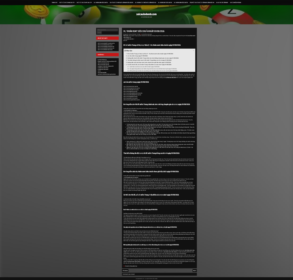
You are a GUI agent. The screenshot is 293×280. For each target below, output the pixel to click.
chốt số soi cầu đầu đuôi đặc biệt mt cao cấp (132, 93)
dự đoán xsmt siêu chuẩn (165, 2)
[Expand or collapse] (193, 50)
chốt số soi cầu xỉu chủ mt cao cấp (130, 86)
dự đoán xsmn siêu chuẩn (101, 2)
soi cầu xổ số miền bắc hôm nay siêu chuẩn (121, 2)
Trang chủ (54, 2)
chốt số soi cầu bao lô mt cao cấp (130, 96)
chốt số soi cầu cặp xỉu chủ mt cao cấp (131, 88)
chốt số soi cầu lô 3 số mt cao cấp (130, 98)
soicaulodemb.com (146, 14)
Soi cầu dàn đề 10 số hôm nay (130, 110)
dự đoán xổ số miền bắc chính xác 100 (145, 2)
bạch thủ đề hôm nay (222, 2)
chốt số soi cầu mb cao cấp (66, 2)
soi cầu (99, 71)
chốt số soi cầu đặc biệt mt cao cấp (130, 89)
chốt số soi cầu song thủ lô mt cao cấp (131, 99)
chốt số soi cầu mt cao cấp (84, 2)
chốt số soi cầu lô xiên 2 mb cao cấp (105, 49)
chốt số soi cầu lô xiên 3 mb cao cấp (105, 45)
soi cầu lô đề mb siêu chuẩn (146, 34)
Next (194, 270)
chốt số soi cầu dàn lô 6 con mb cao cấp (106, 46)
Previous (125, 270)
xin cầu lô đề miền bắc (128, 39)
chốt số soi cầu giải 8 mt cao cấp (130, 91)
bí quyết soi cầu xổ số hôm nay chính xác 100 (202, 2)
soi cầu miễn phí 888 (235, 2)
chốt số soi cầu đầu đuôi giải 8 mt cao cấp (132, 94)
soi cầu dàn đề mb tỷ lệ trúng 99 (131, 177)
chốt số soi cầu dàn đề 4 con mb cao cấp (106, 43)
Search (99, 32)
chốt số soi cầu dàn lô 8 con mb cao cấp (106, 48)
